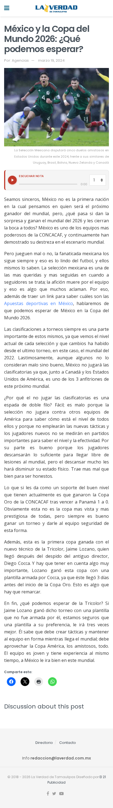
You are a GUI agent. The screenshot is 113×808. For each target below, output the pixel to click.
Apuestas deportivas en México (38, 303)
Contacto (67, 742)
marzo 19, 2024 (51, 60)
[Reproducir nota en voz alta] (12, 180)
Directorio (44, 742)
